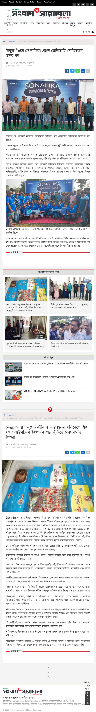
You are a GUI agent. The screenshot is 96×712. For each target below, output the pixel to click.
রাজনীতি (40, 23)
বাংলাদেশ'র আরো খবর (48, 272)
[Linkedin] (83, 4)
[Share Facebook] (67, 71)
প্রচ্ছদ (15, 23)
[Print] (88, 71)
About (11, 2)
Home (4, 2)
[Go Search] (93, 32)
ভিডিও (80, 23)
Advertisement (49, 2)
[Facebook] (74, 4)
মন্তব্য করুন (16, 252)
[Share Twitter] (72, 71)
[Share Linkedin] (82, 71)
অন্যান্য (89, 23)
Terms (39, 2)
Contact (19, 2)
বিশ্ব (32, 23)
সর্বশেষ (7, 23)
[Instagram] (87, 4)
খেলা (48, 23)
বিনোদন (56, 23)
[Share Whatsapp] (77, 71)
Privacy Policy (29, 2)
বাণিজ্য (65, 23)
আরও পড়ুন (49, 357)
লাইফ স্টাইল (72, 24)
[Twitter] (78, 4)
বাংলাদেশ (24, 23)
